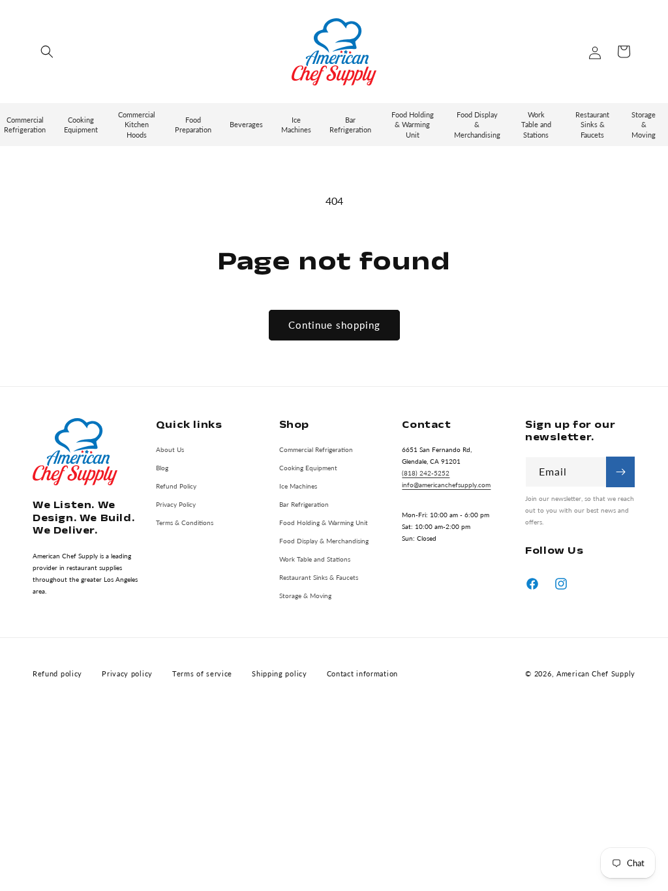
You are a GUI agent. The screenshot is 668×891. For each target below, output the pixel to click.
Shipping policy (279, 673)
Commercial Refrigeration (316, 449)
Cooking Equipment (308, 468)
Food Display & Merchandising (324, 541)
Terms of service (202, 673)
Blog (162, 468)
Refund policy (57, 673)
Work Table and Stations (314, 559)
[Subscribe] (620, 472)
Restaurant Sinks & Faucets (318, 577)
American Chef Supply (595, 673)
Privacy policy (127, 673)
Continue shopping (334, 325)
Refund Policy (176, 486)
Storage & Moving (305, 595)
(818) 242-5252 (425, 473)
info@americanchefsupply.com (446, 485)
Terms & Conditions (184, 522)
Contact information (362, 673)
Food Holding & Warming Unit (323, 522)
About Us (170, 449)
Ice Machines (298, 486)
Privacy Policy (176, 504)
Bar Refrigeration (304, 504)
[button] (47, 51)
